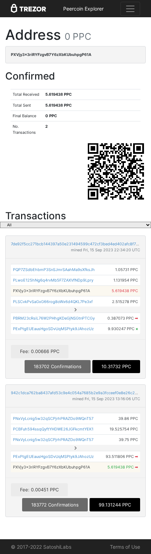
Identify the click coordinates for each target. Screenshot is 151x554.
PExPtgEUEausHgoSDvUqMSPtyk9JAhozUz (53, 328)
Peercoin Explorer (83, 9)
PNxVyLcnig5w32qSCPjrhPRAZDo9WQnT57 (53, 418)
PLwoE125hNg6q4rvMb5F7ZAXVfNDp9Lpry (53, 280)
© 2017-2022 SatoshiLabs (41, 547)
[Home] (28, 9)
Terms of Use (125, 547)
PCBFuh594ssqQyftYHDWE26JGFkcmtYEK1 (53, 429)
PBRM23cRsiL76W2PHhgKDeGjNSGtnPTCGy (54, 318)
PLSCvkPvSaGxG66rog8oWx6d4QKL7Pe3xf (53, 301)
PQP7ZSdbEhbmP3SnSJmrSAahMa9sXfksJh (54, 269)
